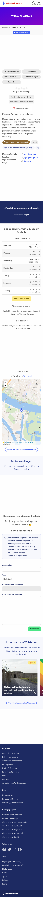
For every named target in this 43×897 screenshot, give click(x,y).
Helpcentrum (7, 795)
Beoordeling (7, 565)
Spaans (5, 876)
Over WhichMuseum (10, 753)
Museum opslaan (22, 108)
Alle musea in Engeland (12, 829)
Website (27, 161)
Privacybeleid (7, 764)
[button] (21, 410)
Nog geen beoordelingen (21, 91)
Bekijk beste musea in (21, 96)
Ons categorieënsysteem (12, 802)
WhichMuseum (14, 3)
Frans (4, 883)
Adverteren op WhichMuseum (14, 782)
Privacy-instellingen (10, 771)
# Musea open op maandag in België (18, 147)
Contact (5, 779)
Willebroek (11, 159)
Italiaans (5, 880)
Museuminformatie (12, 71)
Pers (4, 775)
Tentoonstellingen (31, 77)
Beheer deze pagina (22, 32)
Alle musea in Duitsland (12, 825)
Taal (4, 574)
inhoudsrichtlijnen (15, 555)
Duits (4, 872)
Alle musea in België (10, 836)
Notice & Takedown (10, 768)
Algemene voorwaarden (12, 760)
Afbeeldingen (31, 71)
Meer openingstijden (21, 298)
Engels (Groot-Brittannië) (12, 865)
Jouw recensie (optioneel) (12, 594)
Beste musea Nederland (12, 814)
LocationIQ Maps (16, 442)
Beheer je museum (10, 756)
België (4, 162)
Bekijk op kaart (30, 154)
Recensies (11, 82)
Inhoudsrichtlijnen (10, 798)
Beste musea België (10, 818)
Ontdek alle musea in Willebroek (22, 449)
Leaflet (6, 442)
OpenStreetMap (28, 442)
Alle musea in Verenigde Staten (15, 822)
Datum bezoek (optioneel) (12, 584)
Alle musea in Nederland (12, 833)
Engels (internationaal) (11, 861)
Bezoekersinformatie (11, 77)
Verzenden (34, 629)
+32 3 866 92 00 (31, 157)
